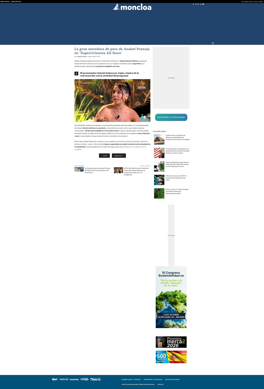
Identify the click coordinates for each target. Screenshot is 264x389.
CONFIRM (118, 224)
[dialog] (132, 194)
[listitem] (132, 189)
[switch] (157, 194)
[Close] (168, 161)
